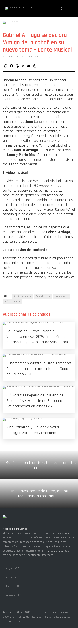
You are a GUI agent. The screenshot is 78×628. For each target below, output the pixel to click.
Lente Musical (35, 56)
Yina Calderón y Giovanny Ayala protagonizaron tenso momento (32, 430)
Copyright (8, 617)
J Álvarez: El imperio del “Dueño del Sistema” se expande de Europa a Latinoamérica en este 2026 (35, 401)
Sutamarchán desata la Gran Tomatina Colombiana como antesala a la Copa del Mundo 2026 (38, 369)
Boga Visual (19, 621)
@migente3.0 (13, 595)
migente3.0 (12, 568)
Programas (51, 56)
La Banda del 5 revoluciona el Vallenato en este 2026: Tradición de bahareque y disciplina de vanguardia (37, 337)
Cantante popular (23, 296)
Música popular (12, 301)
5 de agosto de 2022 (13, 56)
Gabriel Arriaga (43, 296)
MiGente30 (12, 586)
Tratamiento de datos (58, 617)
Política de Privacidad (29, 617)
